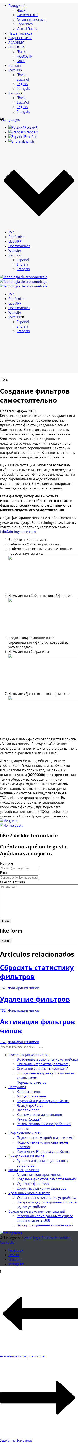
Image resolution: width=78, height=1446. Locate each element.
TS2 (11, 232)
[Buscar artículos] (41, 1047)
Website (14, 250)
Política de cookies (55, 1237)
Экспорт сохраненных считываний (45, 1225)
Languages (11, 119)
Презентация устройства (28, 1054)
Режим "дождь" (29, 1119)
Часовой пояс (28, 1110)
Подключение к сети (24, 1133)
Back (21, 10)
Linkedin (14, 1259)
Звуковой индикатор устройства (43, 1101)
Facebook (15, 1250)
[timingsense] (23, 281)
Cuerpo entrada (12, 882)
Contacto (7, 1242)
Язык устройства (30, 1105)
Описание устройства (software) (42, 1068)
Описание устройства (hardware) (43, 1064)
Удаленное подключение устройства (46, 1197)
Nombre (6, 863)
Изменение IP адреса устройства (43, 1151)
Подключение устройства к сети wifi (45, 1137)
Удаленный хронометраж (29, 1193)
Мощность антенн (31, 1096)
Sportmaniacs (19, 246)
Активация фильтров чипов (39, 1174)
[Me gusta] (9, 820)
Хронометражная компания (39, 1114)
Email (4, 872)
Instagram (16, 1264)
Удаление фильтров (35, 998)
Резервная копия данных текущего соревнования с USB (45, 1218)
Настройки (17, 1087)
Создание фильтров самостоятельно (46, 1179)
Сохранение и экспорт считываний (36, 1211)
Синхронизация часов (26, 1156)
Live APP (14, 241)
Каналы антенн (29, 1091)
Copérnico (16, 236)
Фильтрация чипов (23, 987)
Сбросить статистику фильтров (41, 1188)
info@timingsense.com (18, 531)
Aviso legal (32, 1237)
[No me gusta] (11, 825)
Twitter (13, 1255)
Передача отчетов (31, 1082)
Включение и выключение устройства (47, 1059)
